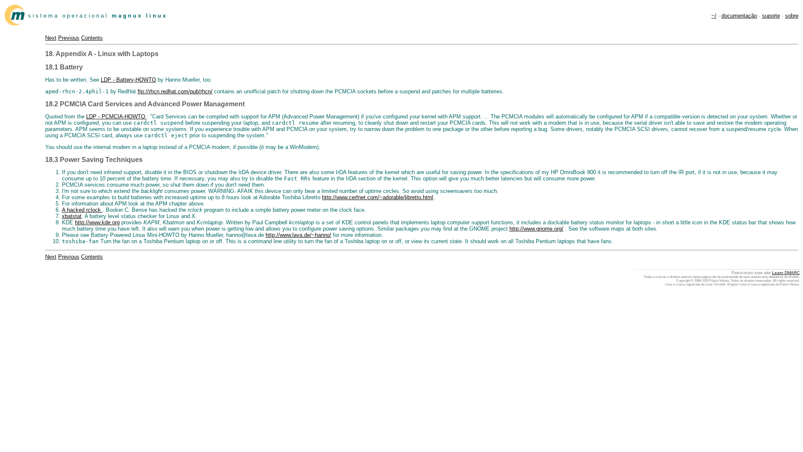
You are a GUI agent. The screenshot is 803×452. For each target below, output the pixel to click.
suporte (771, 16)
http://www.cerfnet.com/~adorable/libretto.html (377, 197)
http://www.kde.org (97, 222)
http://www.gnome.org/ (536, 229)
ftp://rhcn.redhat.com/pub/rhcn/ (175, 91)
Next (50, 38)
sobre (791, 16)
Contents (92, 38)
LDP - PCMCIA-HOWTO (116, 116)
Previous (68, 38)
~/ (713, 16)
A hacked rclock (82, 210)
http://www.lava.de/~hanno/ (298, 235)
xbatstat (72, 216)
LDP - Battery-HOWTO (128, 80)
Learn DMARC (786, 272)
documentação (739, 16)
